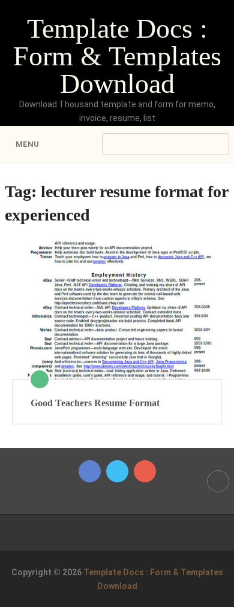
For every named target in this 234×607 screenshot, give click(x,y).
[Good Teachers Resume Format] (117, 310)
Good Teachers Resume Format (95, 403)
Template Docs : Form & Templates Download (117, 56)
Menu (27, 144)
